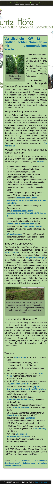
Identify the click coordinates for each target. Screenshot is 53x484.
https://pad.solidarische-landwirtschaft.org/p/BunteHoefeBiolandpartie (26, 213)
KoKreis (40, 161)
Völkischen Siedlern (19, 384)
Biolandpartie (13, 415)
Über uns (32, 4)
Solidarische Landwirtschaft (20, 400)
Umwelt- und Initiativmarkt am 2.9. (22, 224)
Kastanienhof (27, 4)
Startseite (17, 4)
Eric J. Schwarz (41, 482)
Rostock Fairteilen (20, 407)
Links (37, 4)
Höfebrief (26, 460)
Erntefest (30, 418)
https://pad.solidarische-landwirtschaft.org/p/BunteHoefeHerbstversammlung (26, 200)
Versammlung (39, 429)
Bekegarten (22, 4)
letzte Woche (11, 252)
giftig (44, 258)
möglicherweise (33, 258)
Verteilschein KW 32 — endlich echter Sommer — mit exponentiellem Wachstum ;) (25, 44)
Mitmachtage (20, 357)
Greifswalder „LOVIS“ (33, 226)
